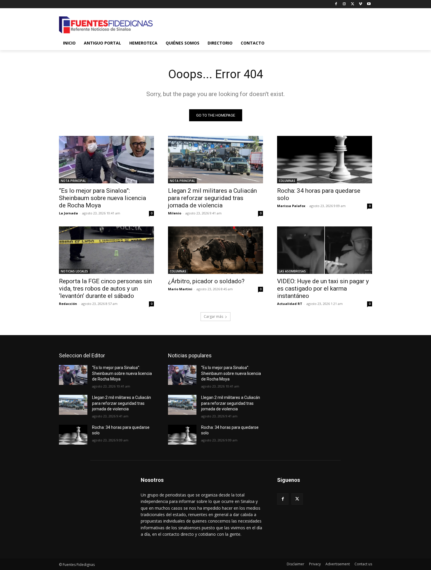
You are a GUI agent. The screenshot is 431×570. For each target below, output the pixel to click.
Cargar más (213, 316)
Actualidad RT (289, 303)
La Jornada (68, 213)
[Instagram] (344, 4)
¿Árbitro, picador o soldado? (206, 281)
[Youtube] (368, 4)
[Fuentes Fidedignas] (106, 24)
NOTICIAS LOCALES (74, 271)
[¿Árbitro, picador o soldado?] (215, 250)
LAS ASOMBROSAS (292, 271)
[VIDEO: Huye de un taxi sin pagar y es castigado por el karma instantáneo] (324, 250)
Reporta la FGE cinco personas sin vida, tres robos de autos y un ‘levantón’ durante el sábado (105, 288)
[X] (352, 4)
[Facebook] (336, 4)
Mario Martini (180, 289)
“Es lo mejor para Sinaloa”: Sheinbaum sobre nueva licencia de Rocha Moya (102, 198)
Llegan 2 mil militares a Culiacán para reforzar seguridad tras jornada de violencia (212, 198)
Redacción (68, 303)
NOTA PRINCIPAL (73, 181)
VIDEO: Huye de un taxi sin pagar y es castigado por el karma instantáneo (323, 288)
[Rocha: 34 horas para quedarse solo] (324, 159)
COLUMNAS (287, 181)
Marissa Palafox (291, 206)
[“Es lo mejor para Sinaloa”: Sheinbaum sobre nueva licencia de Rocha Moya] (106, 159)
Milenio (174, 213)
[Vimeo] (360, 4)
